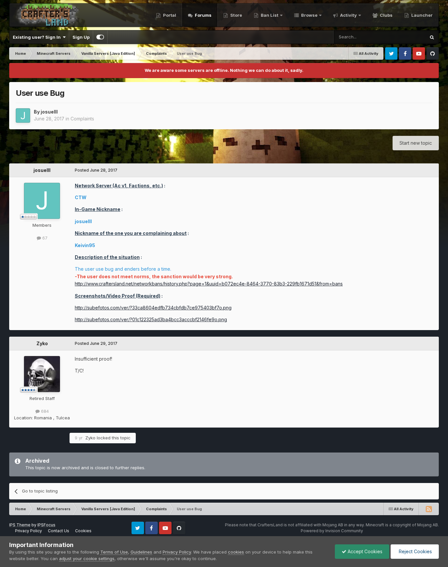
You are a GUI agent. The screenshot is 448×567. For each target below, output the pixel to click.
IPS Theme (20, 524)
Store (235, 15)
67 (44, 238)
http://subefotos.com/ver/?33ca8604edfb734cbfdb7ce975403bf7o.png (153, 307)
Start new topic (415, 143)
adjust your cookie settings (86, 558)
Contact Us (58, 530)
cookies (236, 552)
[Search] (431, 37)
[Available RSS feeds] (428, 509)
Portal (169, 15)
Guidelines (141, 552)
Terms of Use (114, 552)
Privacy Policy (28, 530)
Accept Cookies (364, 551)
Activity (348, 15)
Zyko (42, 343)
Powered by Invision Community (332, 530)
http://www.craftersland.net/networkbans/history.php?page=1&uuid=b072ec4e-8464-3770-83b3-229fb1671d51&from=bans (209, 283)
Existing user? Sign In (38, 37)
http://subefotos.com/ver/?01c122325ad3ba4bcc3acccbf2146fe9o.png (151, 319)
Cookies (83, 530)
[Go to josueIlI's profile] (23, 115)
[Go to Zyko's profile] (42, 374)
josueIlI (49, 112)
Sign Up (81, 37)
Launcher (421, 15)
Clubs (386, 15)
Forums (203, 15)
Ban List (269, 15)
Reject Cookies (414, 551)
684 (44, 411)
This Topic (406, 36)
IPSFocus (46, 524)
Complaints (82, 118)
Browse (308, 15)
